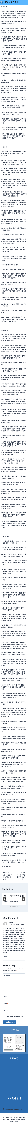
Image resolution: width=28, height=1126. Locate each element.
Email (6, 1003)
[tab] (10, 906)
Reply (5, 956)
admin (6, 901)
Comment (7, 975)
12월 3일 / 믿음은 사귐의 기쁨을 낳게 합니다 (20, 876)
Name (6, 996)
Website (6, 1010)
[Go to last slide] (4, 899)
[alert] (14, 1109)
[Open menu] (26, 2)
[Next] (23, 899)
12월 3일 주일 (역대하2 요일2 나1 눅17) (7, 876)
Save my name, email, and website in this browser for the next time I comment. (14, 1016)
